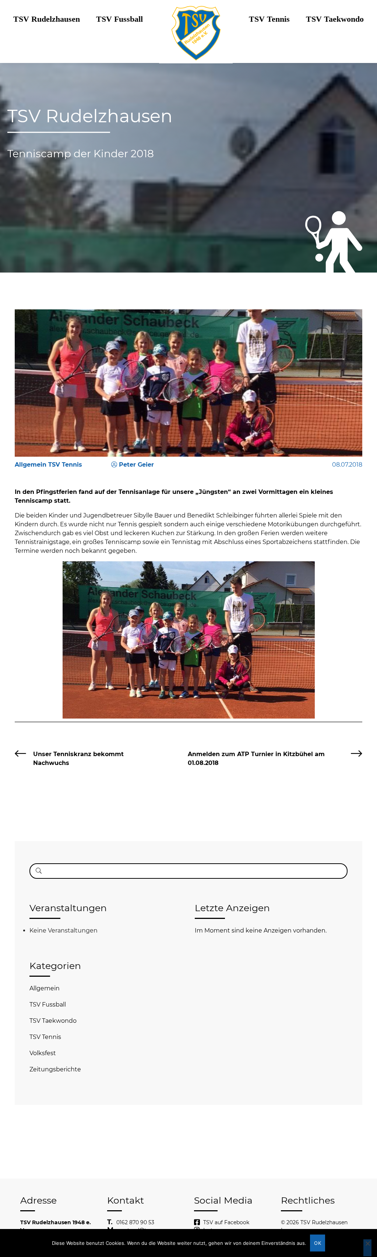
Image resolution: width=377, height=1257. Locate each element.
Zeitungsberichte (55, 1069)
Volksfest (42, 1053)
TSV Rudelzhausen (46, 19)
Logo (196, 19)
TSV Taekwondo (335, 19)
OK (317, 1243)
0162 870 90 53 (135, 1222)
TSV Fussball (119, 19)
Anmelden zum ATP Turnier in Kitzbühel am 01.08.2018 (256, 758)
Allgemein (44, 988)
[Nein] (367, 1247)
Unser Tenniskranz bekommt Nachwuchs (78, 758)
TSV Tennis (269, 19)
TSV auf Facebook (226, 1222)
